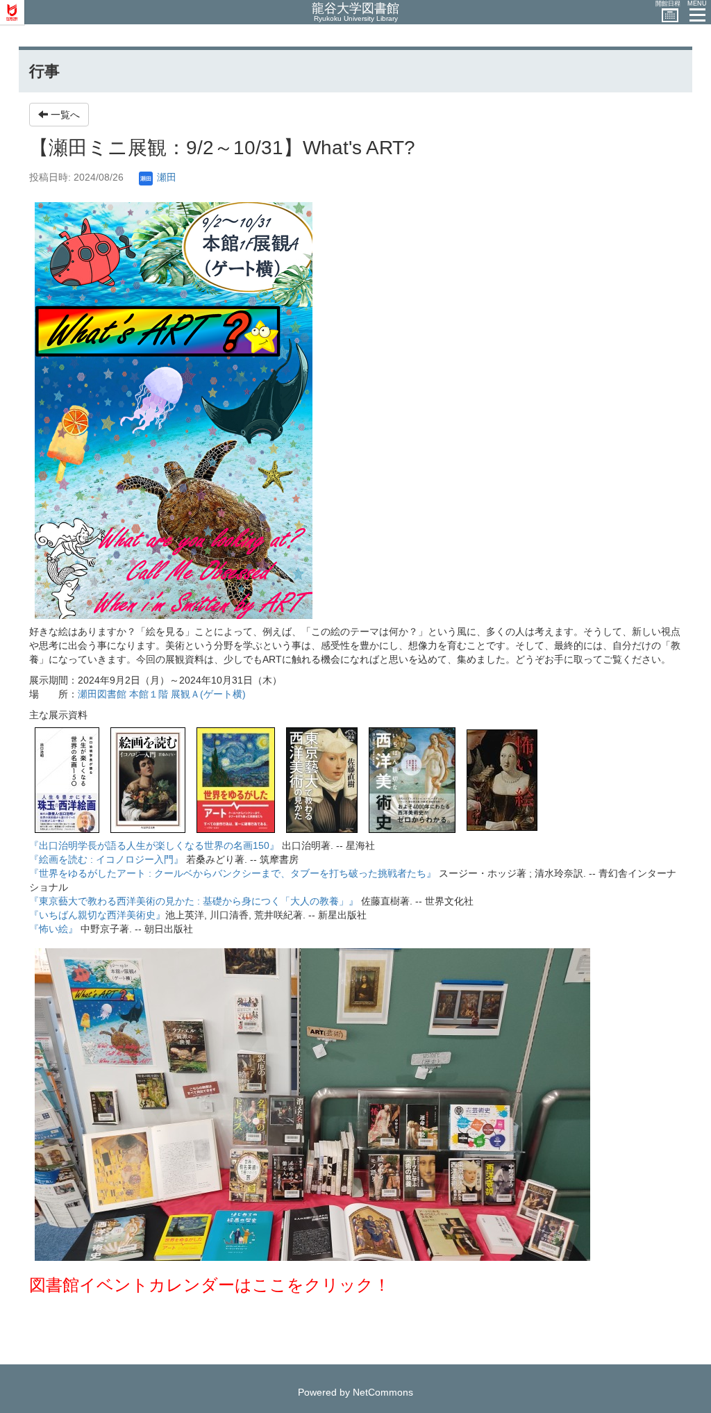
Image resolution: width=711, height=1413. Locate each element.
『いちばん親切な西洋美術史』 (97, 914)
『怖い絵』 (53, 928)
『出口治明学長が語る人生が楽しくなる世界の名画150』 (154, 845)
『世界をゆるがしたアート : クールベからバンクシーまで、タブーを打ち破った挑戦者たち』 (232, 873)
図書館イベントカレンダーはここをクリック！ (209, 1284)
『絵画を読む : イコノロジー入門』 (106, 859)
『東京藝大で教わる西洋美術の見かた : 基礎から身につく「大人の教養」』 (193, 901)
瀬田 (165, 177)
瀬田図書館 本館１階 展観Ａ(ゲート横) (162, 694)
